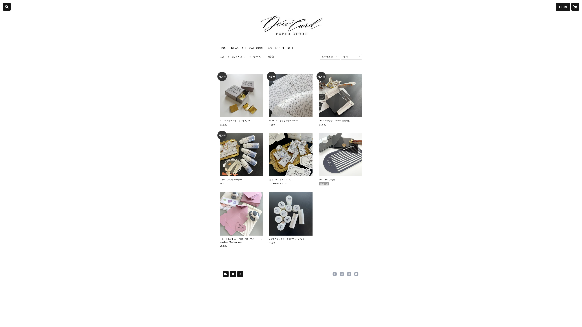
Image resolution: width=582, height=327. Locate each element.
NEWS (235, 47)
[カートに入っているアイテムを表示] (575, 7)
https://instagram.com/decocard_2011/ (349, 274)
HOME (224, 47)
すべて (346, 56)
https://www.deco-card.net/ (356, 274)
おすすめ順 (327, 56)
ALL (244, 47)
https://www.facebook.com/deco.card (335, 274)
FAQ (269, 47)
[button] (563, 7)
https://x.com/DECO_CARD (342, 274)
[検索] (7, 7)
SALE (291, 47)
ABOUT (279, 47)
